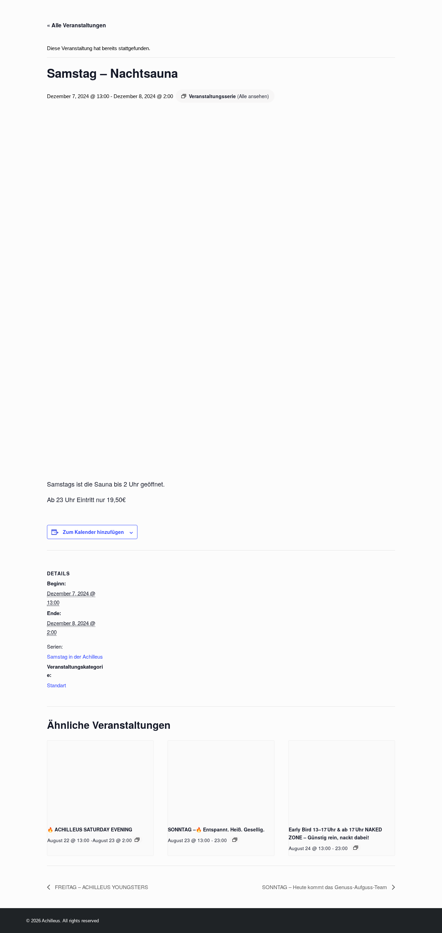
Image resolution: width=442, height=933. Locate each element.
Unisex (286, 16)
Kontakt (425, 16)
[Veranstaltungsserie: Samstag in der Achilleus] (137, 840)
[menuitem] (72, 16)
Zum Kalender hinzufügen (93, 531)
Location (152, 16)
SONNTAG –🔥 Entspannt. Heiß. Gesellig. (216, 829)
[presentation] (100, 780)
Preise (189, 16)
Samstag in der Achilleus (75, 656)
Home (72, 16)
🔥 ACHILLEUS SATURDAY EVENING (89, 829)
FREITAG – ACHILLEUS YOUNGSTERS (101, 886)
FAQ (338, 16)
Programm (109, 16)
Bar (216, 16)
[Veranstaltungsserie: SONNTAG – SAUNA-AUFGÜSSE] (234, 840)
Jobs (315, 16)
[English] (42, 17)
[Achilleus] (19, 16)
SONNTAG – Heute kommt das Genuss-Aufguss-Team (325, 886)
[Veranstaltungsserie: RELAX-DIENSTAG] (355, 848)
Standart (56, 685)
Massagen (249, 16)
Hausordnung (378, 16)
